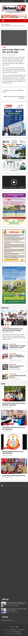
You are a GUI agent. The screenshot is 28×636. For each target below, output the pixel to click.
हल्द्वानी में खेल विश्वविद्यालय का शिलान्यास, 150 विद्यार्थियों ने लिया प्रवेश (16, 357)
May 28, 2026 (5, 455)
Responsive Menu (25, 1)
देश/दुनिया (4, 47)
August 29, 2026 (6, 332)
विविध (3, 384)
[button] (14, 182)
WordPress (19, 633)
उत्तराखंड (3, 327)
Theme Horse (16, 631)
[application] (14, 182)
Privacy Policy (21, 629)
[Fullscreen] (24, 187)
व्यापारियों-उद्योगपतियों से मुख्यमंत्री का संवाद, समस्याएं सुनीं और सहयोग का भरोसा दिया (16, 603)
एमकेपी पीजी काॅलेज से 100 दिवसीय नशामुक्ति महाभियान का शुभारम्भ (17, 346)
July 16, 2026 (5, 407)
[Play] (4, 187)
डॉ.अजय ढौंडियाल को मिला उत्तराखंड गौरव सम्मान (13, 475)
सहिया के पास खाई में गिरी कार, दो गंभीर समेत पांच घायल (16, 366)
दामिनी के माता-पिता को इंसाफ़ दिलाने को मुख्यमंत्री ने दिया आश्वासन (14, 97)
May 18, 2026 (5, 477)
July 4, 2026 (5, 431)
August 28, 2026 (13, 379)
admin (13, 54)
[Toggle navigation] (3, 20)
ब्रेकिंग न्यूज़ (5, 308)
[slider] (13, 187)
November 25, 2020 (6, 54)
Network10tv (14, 629)
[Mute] (21, 187)
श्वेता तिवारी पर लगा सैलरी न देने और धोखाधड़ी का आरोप (13, 91)
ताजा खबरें (7, 327)
